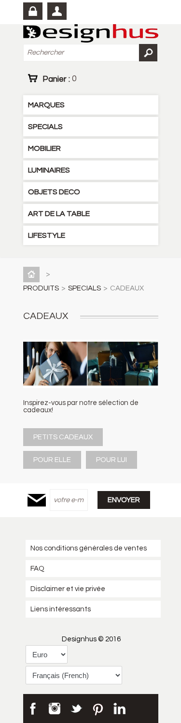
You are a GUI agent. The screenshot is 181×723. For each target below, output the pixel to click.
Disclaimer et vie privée (67, 589)
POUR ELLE (52, 459)
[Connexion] (32, 11)
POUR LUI (111, 459)
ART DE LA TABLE (59, 213)
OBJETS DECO (54, 192)
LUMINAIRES (49, 170)
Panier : (59, 78)
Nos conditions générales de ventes (88, 548)
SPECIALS (45, 126)
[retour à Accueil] (33, 274)
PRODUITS (41, 288)
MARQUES (46, 105)
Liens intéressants (60, 609)
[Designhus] (90, 34)
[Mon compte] (57, 11)
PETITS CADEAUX (63, 437)
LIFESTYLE (46, 235)
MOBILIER (44, 148)
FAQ (37, 568)
